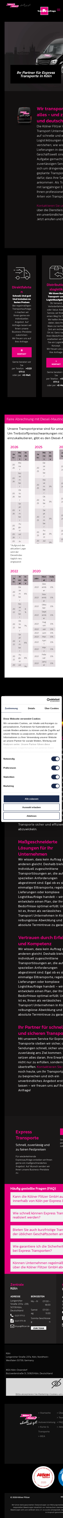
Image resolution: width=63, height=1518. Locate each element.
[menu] (59, 10)
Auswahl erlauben (31, 807)
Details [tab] (31, 708)
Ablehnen (31, 816)
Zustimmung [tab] (11, 708)
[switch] (55, 767)
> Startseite (44, 1412)
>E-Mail (26, 375)
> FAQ (60, 1422)
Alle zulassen (31, 798)
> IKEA (41, 1436)
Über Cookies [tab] (52, 708)
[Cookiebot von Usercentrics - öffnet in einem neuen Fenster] (47, 700)
